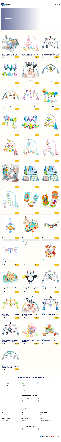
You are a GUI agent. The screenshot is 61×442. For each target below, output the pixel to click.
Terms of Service (23, 420)
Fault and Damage (5, 414)
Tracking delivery (5, 422)
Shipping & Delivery (5, 420)
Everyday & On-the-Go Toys (25, 408)
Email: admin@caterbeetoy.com (45, 420)
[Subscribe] (37, 401)
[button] (16, 4)
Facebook (41, 423)
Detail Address (42, 422)
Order (22, 414)
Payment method (42, 414)
